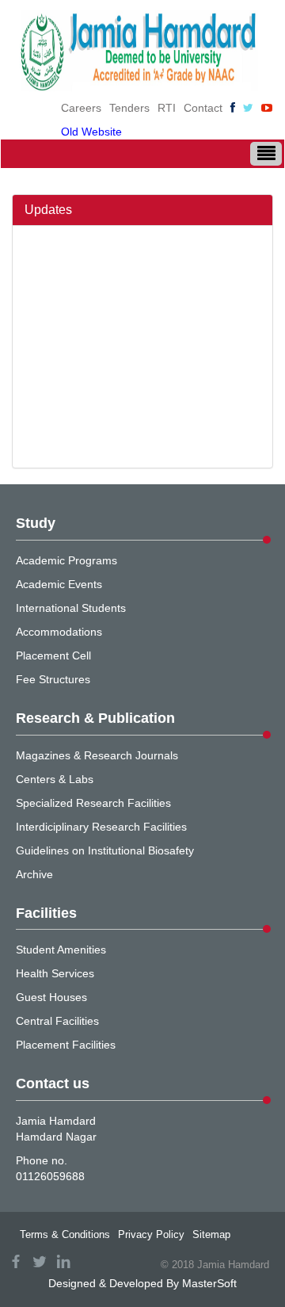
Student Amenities (61, 949)
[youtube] (266, 108)
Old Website (91, 131)
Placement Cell (53, 655)
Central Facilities (57, 1021)
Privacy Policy (151, 1234)
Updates (48, 209)
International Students (71, 608)
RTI (167, 107)
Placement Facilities (66, 1044)
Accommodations (59, 631)
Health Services (55, 973)
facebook (16, 1261)
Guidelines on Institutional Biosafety (105, 850)
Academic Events (59, 584)
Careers (81, 107)
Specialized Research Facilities (93, 803)
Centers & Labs (54, 779)
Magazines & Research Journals (97, 755)
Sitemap (211, 1234)
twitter (40, 1261)
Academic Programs (66, 560)
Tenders (129, 107)
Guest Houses (51, 997)
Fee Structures (53, 679)
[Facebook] (232, 108)
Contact (203, 107)
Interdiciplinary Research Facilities (101, 826)
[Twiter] (248, 108)
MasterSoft (209, 1283)
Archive (34, 874)
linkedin (63, 1261)
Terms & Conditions (65, 1234)
